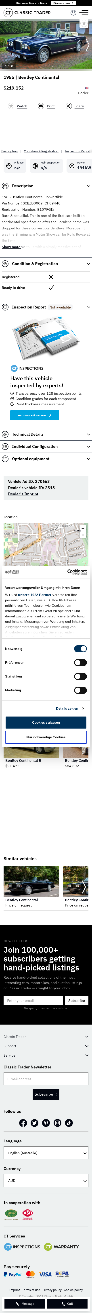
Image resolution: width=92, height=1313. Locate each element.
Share (79, 106)
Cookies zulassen (46, 722)
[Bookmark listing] (83, 23)
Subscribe (76, 1000)
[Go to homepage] (27, 12)
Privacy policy (52, 1290)
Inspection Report (77, 151)
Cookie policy (73, 1290)
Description (9, 151)
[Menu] (73, 13)
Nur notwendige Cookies (45, 737)
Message (28, 1304)
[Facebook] (23, 1123)
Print (51, 106)
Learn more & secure (31, 415)
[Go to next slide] (87, 44)
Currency (12, 1168)
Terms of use (31, 1290)
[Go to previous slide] (4, 44)
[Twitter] (34, 1123)
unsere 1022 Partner (35, 595)
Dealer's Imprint (23, 493)
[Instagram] (57, 1123)
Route (77, 530)
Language (13, 1141)
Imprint (14, 1290)
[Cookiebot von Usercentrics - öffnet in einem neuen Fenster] (67, 572)
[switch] (80, 662)
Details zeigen (67, 708)
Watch (22, 106)
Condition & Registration (41, 151)
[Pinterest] (46, 1123)
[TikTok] (69, 1123)
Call (70, 1304)
